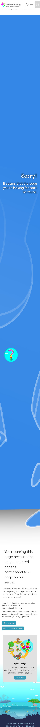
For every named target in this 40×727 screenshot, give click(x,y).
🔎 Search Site (9, 623)
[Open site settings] (37, 4)
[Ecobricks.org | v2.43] (10, 4)
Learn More (20, 677)
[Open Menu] (31, 4)
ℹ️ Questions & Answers (13, 628)
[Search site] (27, 4)
